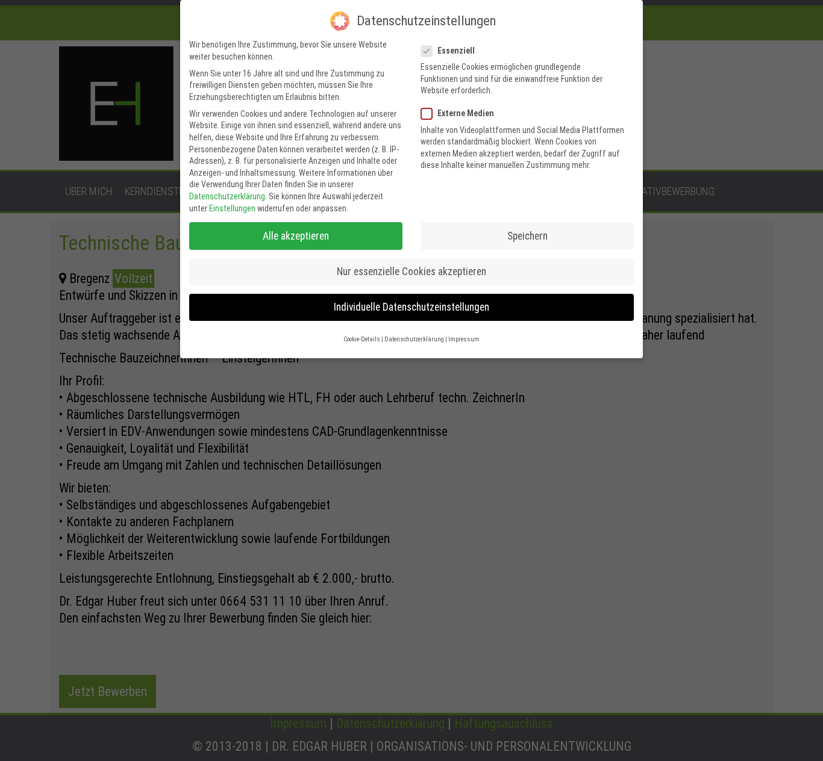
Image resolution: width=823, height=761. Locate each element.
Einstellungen (232, 208)
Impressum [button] (464, 339)
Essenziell (456, 50)
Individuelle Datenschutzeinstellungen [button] (411, 307)
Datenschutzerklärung (227, 196)
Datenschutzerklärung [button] (414, 339)
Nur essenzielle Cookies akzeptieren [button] (411, 272)
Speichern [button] (527, 236)
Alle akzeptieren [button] (296, 236)
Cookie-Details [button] (361, 339)
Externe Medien (465, 113)
